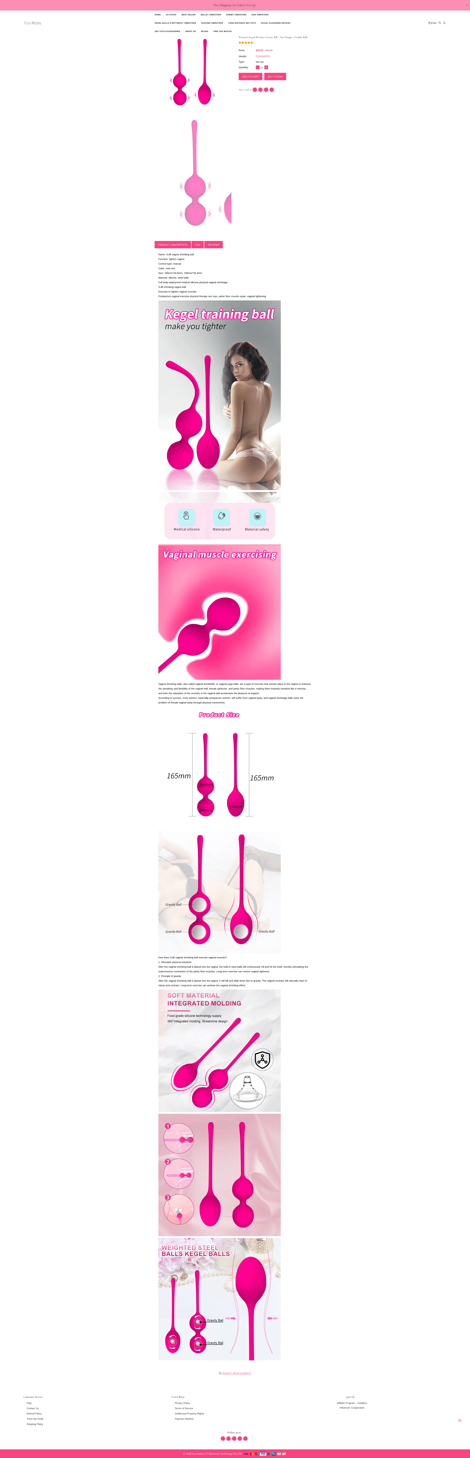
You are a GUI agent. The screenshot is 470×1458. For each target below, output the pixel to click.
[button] (246, 42)
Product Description (172, 244)
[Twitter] (223, 1438)
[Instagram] (240, 1438)
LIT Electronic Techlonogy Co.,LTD (223, 1453)
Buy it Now (275, 76)
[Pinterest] (234, 1438)
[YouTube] (245, 1438)
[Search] (440, 23)
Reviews (213, 244)
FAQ (197, 244)
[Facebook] (228, 1438)
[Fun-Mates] (33, 22)
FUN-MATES (263, 56)
